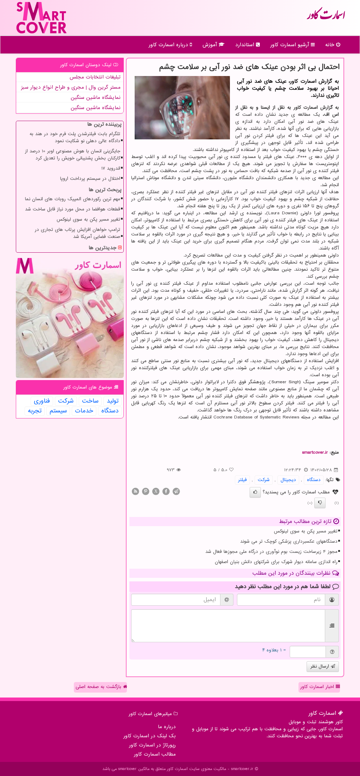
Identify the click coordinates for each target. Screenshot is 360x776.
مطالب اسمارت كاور (155, 754)
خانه (330, 45)
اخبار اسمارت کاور (318, 686)
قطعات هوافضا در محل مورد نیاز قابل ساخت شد (72, 209)
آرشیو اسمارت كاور (290, 45)
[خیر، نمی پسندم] (320, 503)
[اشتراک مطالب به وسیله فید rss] (135, 491)
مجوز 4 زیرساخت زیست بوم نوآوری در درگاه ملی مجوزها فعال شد (271, 551)
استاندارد (245, 45)
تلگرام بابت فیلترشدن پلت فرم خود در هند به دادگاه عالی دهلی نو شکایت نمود (75, 137)
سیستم (58, 411)
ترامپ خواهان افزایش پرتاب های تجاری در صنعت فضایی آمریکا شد (77, 233)
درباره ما (167, 727)
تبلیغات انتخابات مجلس (95, 77)
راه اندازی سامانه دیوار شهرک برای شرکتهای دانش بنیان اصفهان (276, 562)
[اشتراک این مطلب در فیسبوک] (166, 491)
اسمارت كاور (326, 17)
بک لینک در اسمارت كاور (149, 736)
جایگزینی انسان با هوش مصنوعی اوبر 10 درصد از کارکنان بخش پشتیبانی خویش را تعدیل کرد (72, 155)
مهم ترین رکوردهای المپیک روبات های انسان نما (72, 199)
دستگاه (314, 480)
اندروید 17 (110, 168)
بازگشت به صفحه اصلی (99, 686)
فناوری (42, 401)
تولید (112, 401)
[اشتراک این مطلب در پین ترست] (145, 491)
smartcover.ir (315, 452)
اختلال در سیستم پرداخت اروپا (90, 178)
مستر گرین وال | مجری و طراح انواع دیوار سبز (71, 87)
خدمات (84, 411)
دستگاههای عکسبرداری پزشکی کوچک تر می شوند (289, 541)
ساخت (90, 401)
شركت (264, 480)
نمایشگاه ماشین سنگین (96, 97)
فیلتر (242, 480)
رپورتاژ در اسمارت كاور (152, 745)
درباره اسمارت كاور (169, 45)
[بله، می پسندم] (255, 492)
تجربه (34, 411)
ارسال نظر (320, 666)
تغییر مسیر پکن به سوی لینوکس (306, 531)
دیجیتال (288, 480)
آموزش (210, 45)
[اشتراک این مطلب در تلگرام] (176, 491)
